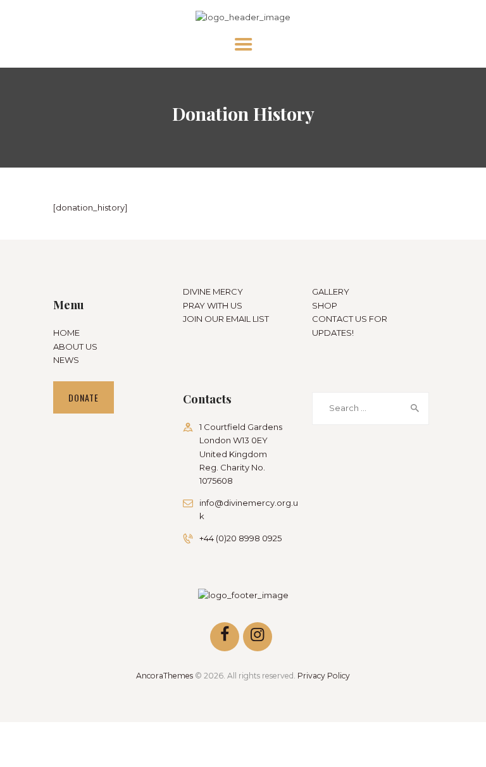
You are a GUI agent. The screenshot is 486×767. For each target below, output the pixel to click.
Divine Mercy (213, 291)
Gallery (330, 291)
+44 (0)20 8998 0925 (240, 538)
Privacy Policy (323, 675)
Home (66, 333)
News (66, 360)
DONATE (83, 397)
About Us (75, 346)
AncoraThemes (164, 675)
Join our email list (226, 319)
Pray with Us (212, 305)
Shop (324, 305)
